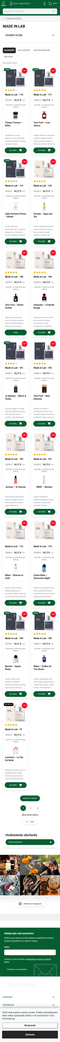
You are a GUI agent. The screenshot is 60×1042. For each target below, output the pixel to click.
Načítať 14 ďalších (30, 798)
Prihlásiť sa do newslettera (17, 969)
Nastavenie (30, 1025)
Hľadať (53, 11)
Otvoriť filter (14, 35)
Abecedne (8, 57)
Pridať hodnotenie (15, 842)
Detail (16, 332)
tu (14, 1018)
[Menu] (3, 3)
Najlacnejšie (24, 50)
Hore (32, 822)
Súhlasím (30, 1034)
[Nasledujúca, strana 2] (30, 808)
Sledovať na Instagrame (33, 904)
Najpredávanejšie (42, 50)
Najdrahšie (9, 50)
